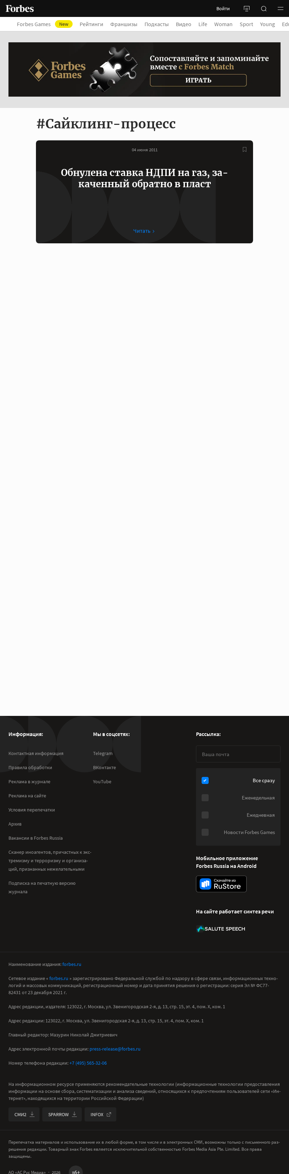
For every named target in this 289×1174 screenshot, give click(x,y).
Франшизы (123, 24)
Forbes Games (42, 24)
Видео (183, 24)
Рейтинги (91, 24)
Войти (223, 8)
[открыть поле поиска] (263, 8)
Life (202, 24)
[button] (280, 8)
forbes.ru (71, 964)
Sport (246, 24)
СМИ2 (20, 1114)
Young (267, 24)
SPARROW (58, 1114)
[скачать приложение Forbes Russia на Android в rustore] (221, 884)
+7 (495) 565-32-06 (88, 1063)
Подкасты (156, 24)
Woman (223, 24)
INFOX (97, 1114)
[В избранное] (244, 149)
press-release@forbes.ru (115, 1049)
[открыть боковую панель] (246, 8)
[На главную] (20, 8)
